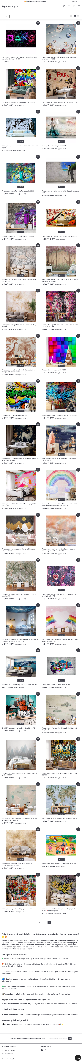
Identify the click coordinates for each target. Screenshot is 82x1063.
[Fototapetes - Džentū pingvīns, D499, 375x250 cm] (21, 668)
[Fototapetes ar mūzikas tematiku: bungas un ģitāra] (61, 220)
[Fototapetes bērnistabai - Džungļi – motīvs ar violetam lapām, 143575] (61, 579)
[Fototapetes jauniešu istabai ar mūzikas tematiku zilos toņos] (21, 130)
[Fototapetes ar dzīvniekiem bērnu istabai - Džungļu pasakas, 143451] (21, 579)
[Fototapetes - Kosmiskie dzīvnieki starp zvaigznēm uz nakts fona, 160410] (21, 443)
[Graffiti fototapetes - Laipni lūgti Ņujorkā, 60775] (21, 712)
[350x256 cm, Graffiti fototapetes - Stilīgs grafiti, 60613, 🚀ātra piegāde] (61, 894)
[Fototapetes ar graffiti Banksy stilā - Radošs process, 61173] (61, 176)
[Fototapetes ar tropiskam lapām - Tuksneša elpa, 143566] (21, 310)
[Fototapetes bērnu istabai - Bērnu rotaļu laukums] (61, 847)
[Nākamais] (49, 922)
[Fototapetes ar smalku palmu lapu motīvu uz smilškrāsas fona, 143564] (21, 848)
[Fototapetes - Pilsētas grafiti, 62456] (21, 399)
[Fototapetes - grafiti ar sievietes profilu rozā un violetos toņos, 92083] (61, 310)
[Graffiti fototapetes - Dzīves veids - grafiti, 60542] (61, 399)
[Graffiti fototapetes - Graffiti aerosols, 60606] (21, 220)
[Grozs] (73, 6)
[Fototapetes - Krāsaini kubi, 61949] (61, 354)
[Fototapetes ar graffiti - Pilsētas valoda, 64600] (21, 86)
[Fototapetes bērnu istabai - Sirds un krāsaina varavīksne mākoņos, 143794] (61, 624)
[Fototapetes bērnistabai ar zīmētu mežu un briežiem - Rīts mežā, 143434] (61, 264)
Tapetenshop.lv (10, 6)
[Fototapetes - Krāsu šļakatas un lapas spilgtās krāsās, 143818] (21, 489)
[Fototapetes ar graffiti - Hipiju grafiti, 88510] (21, 893)
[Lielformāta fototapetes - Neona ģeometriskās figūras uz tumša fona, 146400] (21, 42)
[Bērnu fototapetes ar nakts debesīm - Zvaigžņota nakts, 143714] (61, 443)
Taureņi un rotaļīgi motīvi (14, 994)
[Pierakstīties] (70, 1038)
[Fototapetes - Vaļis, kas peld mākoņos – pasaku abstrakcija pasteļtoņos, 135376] (61, 534)
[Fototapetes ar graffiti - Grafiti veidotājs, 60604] (21, 175)
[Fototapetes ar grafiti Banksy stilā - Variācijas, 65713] (61, 86)
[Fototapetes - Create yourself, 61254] (61, 129)
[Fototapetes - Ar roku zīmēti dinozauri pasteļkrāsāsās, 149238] (21, 264)
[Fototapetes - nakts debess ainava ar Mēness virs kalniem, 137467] (21, 534)
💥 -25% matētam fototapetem (35, 1)
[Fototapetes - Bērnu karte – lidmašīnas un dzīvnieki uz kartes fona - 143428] (21, 803)
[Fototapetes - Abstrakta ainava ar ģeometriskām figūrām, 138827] (21, 758)
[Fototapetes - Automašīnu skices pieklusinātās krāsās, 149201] (61, 713)
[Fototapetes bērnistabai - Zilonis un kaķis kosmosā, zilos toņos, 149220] (61, 42)
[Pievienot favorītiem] (38, 23)
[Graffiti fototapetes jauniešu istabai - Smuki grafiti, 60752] (61, 758)
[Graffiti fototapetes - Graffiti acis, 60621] (61, 668)
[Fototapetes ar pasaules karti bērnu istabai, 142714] (61, 802)
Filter (5, 16)
